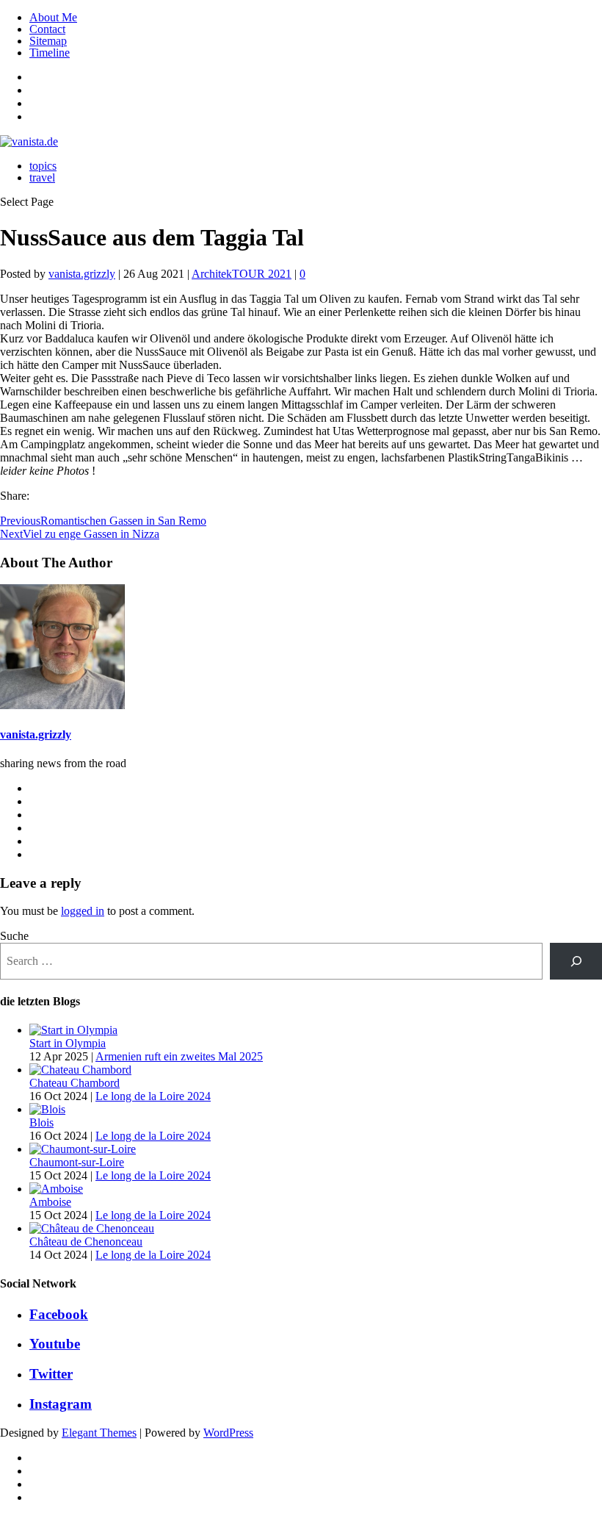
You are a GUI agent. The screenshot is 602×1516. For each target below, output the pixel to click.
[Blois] (47, 1109)
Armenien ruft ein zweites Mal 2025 (179, 1056)
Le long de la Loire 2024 (153, 1096)
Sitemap (48, 41)
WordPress (228, 1432)
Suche (14, 936)
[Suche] (576, 961)
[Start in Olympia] (73, 1030)
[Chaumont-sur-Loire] (82, 1149)
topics (43, 165)
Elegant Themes (99, 1432)
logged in (82, 911)
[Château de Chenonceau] (91, 1228)
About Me (53, 17)
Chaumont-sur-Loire (76, 1162)
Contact (47, 29)
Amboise (50, 1202)
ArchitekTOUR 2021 (241, 273)
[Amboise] (56, 1188)
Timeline (49, 52)
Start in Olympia (67, 1043)
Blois (41, 1122)
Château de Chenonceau (85, 1241)
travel (42, 177)
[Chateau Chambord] (80, 1069)
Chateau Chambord (74, 1083)
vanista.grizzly (81, 273)
